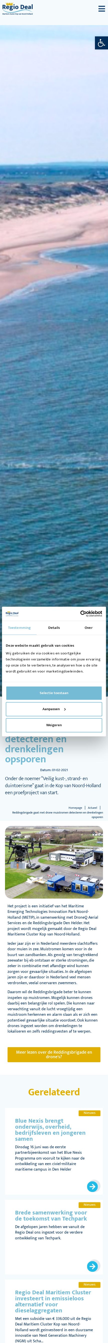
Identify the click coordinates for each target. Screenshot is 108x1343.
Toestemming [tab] (19, 627)
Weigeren (54, 725)
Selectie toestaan (54, 693)
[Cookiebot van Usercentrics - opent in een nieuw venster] (80, 614)
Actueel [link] (92, 807)
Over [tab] (88, 627)
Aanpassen (51, 709)
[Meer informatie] (94, 1186)
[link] (101, 42)
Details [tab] (54, 627)
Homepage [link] (75, 807)
